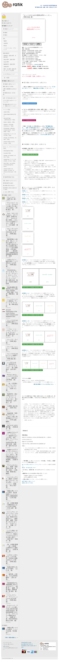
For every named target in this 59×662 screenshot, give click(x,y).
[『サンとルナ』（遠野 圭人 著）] (3, 198)
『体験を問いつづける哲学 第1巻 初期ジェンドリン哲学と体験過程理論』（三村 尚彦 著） (12, 495)
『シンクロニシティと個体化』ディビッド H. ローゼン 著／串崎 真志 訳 (12, 303)
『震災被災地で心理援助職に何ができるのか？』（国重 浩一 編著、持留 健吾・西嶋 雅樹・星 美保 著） (12, 587)
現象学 (5, 41)
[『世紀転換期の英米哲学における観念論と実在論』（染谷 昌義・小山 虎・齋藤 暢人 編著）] (3, 288)
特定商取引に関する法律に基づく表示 (10, 188)
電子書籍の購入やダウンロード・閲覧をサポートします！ (10, 105)
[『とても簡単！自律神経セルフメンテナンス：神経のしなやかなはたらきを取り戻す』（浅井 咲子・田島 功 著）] (3, 531)
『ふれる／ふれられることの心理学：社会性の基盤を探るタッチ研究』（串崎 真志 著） (12, 559)
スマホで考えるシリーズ (8, 74)
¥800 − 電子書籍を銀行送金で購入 (29, 120)
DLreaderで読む (7, 153)
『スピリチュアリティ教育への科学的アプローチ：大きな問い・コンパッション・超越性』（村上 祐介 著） (12, 482)
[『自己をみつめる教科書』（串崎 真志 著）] (3, 426)
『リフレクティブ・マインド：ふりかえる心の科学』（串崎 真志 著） (12, 598)
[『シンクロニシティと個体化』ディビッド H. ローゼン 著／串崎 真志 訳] (3, 300)
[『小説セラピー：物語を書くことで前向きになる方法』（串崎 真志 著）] (3, 260)
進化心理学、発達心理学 (9, 59)
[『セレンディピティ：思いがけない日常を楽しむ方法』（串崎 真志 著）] (3, 229)
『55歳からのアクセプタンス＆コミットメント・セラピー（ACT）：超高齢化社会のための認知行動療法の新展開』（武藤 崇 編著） (12, 455)
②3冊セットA (25, 194)
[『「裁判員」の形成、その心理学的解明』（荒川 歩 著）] (3, 574)
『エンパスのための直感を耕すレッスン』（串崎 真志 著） (12, 322)
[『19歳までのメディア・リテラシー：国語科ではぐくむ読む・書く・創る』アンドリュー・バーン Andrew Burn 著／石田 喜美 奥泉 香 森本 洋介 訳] (3, 433)
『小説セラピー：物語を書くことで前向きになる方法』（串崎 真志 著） (12, 263)
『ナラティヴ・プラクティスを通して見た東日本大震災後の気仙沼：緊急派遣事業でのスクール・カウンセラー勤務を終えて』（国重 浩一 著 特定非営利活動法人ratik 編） (12, 613)
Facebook (51, 4)
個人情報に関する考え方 (8, 185)
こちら (4, 644)
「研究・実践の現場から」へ (11, 637)
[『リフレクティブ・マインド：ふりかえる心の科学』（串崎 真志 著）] (3, 595)
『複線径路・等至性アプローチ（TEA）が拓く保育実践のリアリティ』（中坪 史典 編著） (12, 417)
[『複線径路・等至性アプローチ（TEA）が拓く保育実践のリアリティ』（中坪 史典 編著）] (3, 414)
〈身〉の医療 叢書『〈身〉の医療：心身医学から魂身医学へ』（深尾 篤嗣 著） (12, 548)
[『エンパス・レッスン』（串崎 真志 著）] (3, 347)
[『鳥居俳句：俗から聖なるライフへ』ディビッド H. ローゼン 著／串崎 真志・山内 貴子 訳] (3, 394)
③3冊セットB (25, 198)
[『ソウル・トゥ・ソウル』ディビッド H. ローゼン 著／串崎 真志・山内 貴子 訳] (3, 329)
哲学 (4, 38)
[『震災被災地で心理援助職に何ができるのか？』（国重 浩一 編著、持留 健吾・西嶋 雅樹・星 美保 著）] (3, 583)
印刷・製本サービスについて (10, 180)
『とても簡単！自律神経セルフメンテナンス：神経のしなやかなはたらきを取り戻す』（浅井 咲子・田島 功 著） (12, 535)
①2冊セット (25, 191)
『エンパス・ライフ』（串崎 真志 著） (12, 341)
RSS (56, 4)
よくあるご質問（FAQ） (8, 191)
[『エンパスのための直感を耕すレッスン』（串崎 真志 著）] (3, 321)
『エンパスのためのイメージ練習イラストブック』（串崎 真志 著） (12, 356)
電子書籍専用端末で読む (8, 177)
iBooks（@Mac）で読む (9, 122)
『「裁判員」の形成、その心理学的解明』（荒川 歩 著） (12, 576)
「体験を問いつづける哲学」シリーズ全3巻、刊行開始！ (12, 630)
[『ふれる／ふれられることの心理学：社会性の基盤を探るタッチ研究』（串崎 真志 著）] (3, 555)
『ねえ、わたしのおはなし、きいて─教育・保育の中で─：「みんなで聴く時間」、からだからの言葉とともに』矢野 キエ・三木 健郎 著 (12, 219)
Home (3, 10)
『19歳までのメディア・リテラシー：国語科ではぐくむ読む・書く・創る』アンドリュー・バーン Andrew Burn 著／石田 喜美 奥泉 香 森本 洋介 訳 (12, 439)
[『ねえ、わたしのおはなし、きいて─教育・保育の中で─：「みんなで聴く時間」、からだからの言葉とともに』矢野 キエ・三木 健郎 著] (3, 214)
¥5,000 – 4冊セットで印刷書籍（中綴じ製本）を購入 (32, 370)
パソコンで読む (6, 109)
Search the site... (57, 11)
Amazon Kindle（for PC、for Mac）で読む (10, 142)
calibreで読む (7, 112)
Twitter (54, 4)
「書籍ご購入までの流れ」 (38, 88)
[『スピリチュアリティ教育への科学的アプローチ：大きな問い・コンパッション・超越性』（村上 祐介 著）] (3, 478)
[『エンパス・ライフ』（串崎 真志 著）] (3, 340)
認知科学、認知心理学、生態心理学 (10, 56)
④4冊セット (25, 202)
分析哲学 (6, 43)
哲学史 (5, 45)
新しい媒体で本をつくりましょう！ (42, 10)
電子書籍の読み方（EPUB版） (9, 93)
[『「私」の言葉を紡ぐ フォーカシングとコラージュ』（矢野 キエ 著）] (3, 384)
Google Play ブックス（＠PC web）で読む (10, 134)
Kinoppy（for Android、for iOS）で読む (10, 156)
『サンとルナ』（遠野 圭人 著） (11, 198)
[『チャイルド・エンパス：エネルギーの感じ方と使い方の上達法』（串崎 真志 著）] (3, 203)
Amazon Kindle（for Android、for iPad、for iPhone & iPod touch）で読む (10, 171)
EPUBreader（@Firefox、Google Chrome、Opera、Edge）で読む (10, 130)
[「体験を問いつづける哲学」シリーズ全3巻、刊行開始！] (3, 628)
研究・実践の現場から (30, 10)
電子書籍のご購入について (20, 10)
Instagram (53, 4)
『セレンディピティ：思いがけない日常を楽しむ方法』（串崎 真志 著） (12, 232)
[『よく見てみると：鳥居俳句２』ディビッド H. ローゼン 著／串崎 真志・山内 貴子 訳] (3, 363)
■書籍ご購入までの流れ (27, 482)
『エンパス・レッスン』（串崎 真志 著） (12, 348)
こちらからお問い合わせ (45, 134)
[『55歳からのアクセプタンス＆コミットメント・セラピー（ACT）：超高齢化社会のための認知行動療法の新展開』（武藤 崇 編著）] (3, 450)
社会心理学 (6, 61)
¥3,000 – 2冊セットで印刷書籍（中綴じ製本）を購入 (32, 287)
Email (50, 4)
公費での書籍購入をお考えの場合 (10, 89)
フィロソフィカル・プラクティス (10, 49)
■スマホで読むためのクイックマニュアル (31, 464)
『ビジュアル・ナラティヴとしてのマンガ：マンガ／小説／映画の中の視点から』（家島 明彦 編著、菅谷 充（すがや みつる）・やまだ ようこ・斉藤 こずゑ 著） (12, 519)
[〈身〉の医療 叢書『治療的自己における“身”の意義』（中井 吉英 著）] (3, 503)
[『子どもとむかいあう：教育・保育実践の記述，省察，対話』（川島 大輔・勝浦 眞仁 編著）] (3, 465)
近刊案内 (5, 35)
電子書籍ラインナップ (9, 10)
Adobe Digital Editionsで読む (10, 115)
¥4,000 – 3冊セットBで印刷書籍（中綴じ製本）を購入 (33, 344)
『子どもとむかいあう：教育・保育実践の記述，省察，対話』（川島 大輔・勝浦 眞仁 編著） (12, 469)
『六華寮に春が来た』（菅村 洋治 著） (12, 407)
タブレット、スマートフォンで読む (10, 147)
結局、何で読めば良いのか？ (10, 98)
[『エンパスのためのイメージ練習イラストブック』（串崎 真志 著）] (3, 354)
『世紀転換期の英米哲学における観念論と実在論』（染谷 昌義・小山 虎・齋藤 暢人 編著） (12, 291)
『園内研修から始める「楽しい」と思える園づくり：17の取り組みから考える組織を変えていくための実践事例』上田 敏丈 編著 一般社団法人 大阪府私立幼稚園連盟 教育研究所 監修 (12, 247)
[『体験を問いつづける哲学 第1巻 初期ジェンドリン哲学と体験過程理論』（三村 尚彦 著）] (3, 491)
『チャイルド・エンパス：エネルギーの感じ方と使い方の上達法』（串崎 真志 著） (12, 206)
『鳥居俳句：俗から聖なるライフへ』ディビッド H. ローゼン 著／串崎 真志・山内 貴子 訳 (12, 398)
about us (52, 10)
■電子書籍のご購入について (28, 481)
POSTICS (37, 64)
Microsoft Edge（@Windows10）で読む (9, 119)
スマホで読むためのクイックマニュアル (10, 101)
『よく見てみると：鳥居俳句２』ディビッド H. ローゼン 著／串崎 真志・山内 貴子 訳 (12, 367)
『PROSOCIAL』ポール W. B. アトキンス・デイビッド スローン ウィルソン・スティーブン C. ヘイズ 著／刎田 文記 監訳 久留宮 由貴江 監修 (12, 276)
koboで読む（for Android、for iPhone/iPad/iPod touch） (10, 165)
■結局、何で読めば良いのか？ (29, 467)
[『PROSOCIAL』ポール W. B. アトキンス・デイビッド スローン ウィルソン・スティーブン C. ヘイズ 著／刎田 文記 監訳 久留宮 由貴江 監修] (3, 270)
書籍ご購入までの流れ (8, 86)
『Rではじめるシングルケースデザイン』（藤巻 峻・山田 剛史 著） (12, 377)
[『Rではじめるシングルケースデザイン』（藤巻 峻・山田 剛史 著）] (3, 375)
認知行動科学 (6, 53)
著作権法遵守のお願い (8, 183)
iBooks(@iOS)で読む (8, 150)
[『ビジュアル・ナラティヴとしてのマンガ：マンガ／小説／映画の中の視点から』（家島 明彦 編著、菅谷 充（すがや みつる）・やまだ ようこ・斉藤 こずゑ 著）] (3, 512)
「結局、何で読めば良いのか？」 (33, 127)
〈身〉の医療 (6, 77)
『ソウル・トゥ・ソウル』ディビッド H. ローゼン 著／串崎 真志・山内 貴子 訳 (12, 332)
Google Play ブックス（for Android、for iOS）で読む (10, 160)
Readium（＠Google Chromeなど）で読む (9, 125)
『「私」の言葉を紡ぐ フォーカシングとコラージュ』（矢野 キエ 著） (12, 387)
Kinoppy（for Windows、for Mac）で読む (10, 138)
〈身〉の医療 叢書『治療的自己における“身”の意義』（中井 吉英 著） (12, 505)
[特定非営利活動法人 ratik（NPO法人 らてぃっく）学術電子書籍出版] (29, 4)
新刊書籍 (5, 32)
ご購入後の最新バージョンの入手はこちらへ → (44, 384)
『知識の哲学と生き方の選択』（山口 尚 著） (12, 568)
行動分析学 (6, 66)
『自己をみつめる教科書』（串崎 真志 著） (12, 426)
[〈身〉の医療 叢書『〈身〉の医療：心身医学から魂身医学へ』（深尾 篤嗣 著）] (3, 545)
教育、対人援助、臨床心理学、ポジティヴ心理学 (10, 69)
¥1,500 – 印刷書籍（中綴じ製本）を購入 (30, 154)
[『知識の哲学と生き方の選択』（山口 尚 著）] (3, 567)
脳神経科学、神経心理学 (9, 64)
